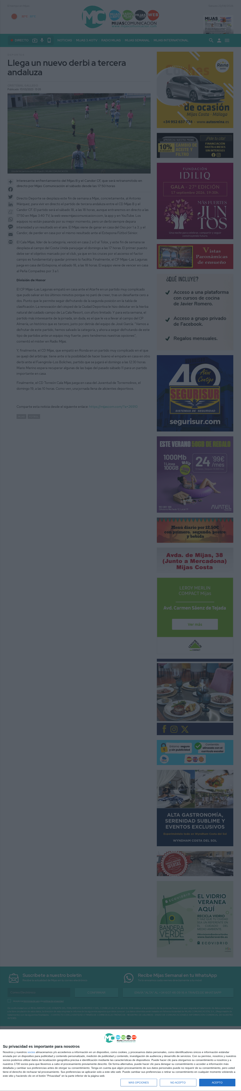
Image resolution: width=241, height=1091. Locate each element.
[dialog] (120, 1060)
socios (31, 1052)
